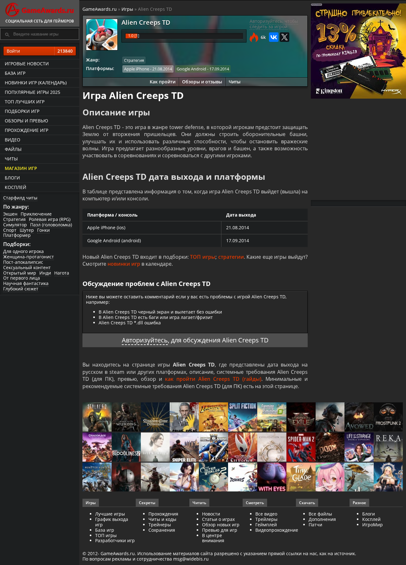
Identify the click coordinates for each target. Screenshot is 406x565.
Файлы (13, 149)
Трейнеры (159, 525)
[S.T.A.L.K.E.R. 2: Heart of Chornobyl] (97, 417)
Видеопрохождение (276, 530)
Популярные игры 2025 (32, 92)
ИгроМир (372, 525)
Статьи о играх (218, 519)
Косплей (15, 187)
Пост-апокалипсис (23, 262)
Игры (127, 9)
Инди (45, 273)
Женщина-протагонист (28, 257)
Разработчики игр (115, 540)
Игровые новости (27, 64)
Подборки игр (22, 111)
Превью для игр (219, 530)
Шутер (27, 230)
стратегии (231, 256)
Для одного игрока (23, 251)
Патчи (315, 525)
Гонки (43, 230)
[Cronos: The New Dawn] (126, 478)
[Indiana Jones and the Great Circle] (213, 417)
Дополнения (322, 519)
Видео (12, 140)
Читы (11, 159)
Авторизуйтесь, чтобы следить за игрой (274, 23)
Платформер (17, 235)
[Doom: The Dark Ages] (330, 447)
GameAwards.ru (99, 9)
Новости (211, 514)
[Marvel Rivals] (242, 478)
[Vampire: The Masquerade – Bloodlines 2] (126, 447)
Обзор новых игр (220, 525)
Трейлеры (266, 519)
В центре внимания (213, 538)
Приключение (36, 214)
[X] (284, 37)
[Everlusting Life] (388, 478)
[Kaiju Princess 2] (330, 478)
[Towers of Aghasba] (359, 478)
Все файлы (320, 514)
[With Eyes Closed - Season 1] (271, 478)
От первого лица (21, 278)
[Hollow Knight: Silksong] (242, 447)
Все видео (266, 514)
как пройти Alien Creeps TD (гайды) (213, 378)
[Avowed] (359, 417)
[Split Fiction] (242, 417)
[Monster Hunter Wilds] (97, 478)
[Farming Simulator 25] (271, 417)
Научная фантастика (26, 283)
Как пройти (162, 82)
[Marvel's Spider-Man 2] (301, 447)
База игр (15, 73)
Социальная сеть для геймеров (39, 21)
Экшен (10, 214)
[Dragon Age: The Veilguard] (97, 447)
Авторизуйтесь (145, 340)
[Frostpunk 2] (388, 417)
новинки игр (124, 263)
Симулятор (15, 225)
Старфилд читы (20, 198)
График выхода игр (111, 522)
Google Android (191, 69)
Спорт (9, 230)
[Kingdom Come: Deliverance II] (155, 417)
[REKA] (388, 447)
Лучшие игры (110, 514)
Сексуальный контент (27, 267)
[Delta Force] (330, 417)
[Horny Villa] (184, 478)
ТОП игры (202, 256)
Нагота (61, 273)
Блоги (12, 178)
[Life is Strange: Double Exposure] (359, 447)
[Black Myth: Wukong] (126, 417)
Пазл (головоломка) (51, 225)
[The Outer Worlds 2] (213, 478)
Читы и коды (162, 519)
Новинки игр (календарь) (36, 83)
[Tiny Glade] (301, 478)
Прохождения (163, 514)
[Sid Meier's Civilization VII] (271, 447)
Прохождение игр (26, 130)
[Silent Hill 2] (155, 447)
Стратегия (14, 219)
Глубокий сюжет (20, 289)
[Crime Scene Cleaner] (184, 417)
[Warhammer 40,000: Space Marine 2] (213, 447)
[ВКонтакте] (273, 37)
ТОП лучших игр (24, 102)
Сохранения (161, 530)
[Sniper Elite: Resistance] (184, 447)
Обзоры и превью (26, 121)
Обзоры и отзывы (202, 82)
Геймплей (266, 525)
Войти (40, 51)
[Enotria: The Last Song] (155, 478)
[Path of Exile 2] (301, 417)
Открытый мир (19, 273)
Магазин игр (21, 168)
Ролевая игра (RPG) (49, 219)
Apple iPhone (136, 69)
